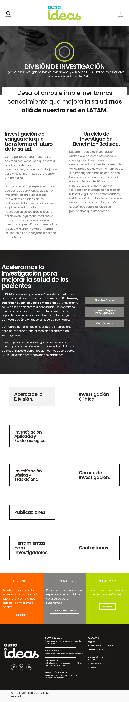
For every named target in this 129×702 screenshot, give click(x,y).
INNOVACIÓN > (52, 650)
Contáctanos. (94, 547)
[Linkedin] (14, 667)
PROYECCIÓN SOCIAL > (56, 672)
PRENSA (91, 642)
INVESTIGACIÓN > (53, 638)
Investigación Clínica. (94, 396)
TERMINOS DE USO (96, 649)
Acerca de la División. (28, 397)
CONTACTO (93, 638)
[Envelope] (29, 667)
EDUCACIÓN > (51, 660)
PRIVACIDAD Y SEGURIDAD (100, 645)
